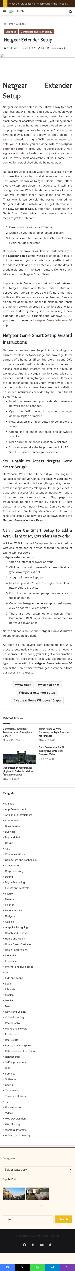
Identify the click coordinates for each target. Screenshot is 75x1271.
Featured (10, 899)
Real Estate (11, 1039)
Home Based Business (18, 944)
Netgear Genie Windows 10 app (38, 700)
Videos (9, 1113)
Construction (12, 865)
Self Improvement (15, 1062)
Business (20, 23)
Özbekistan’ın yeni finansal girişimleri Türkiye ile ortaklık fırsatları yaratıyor (18, 771)
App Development (15, 809)
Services (10, 1073)
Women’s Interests (16, 1129)
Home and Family (15, 938)
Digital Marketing (15, 882)
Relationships (13, 1056)
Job (7, 972)
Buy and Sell (12, 837)
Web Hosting (12, 1124)
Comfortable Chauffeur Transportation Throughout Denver (17, 732)
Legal (8, 983)
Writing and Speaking (17, 1135)
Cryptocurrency (14, 871)
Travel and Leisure (16, 1096)
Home (9, 23)
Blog (53, 497)
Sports (9, 1084)
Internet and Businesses (19, 966)
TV (6, 1101)
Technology (12, 1090)
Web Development (16, 1118)
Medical (9, 994)
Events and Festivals (17, 888)
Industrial (10, 955)
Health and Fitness (16, 933)
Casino (9, 843)
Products (10, 1034)
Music (8, 1006)
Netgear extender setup (38, 692)
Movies (9, 1000)
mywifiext (24, 685)
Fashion (9, 893)
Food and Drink (14, 910)
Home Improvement (16, 949)
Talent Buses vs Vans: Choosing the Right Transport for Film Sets (54, 732)
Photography (12, 1023)
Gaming (9, 921)
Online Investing (14, 1017)
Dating (9, 876)
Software (10, 1079)
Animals (9, 803)
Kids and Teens (14, 978)
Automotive (12, 820)
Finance (9, 904)
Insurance (11, 961)
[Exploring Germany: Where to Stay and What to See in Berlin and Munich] (14, 1194)
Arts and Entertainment (18, 814)
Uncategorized (13, 1107)
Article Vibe (12, 48)
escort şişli (15, 672)
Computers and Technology (36, 31)
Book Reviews (13, 826)
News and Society (15, 1011)
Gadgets (10, 916)
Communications (15, 854)
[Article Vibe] (17, 11)
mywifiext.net (49, 685)
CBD (7, 848)
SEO (7, 1068)
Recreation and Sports (18, 1045)
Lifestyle (10, 989)
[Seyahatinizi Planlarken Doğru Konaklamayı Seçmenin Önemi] (37, 1194)
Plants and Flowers (16, 1028)
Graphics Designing (16, 927)
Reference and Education (20, 1051)
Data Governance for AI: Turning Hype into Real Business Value (51, 751)
